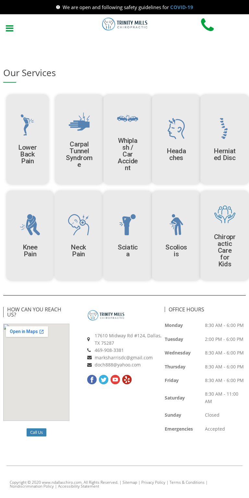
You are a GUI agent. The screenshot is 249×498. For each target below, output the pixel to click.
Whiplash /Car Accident (128, 154)
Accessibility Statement (78, 486)
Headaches (176, 154)
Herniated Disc (225, 154)
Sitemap (130, 482)
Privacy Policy (153, 482)
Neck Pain (78, 250)
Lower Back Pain (27, 154)
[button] (9, 27)
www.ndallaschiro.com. (62, 482)
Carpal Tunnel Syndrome (79, 154)
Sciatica (128, 250)
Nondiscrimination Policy (32, 486)
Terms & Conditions (187, 482)
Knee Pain (30, 250)
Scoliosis (176, 250)
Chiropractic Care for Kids (225, 250)
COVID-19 (181, 7)
